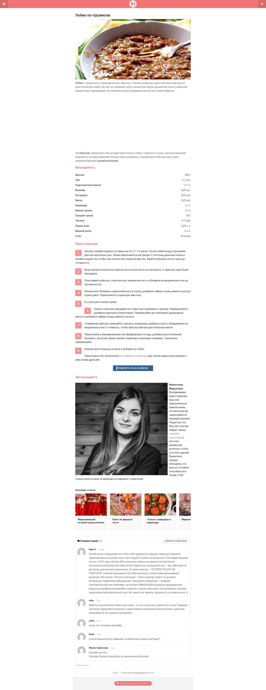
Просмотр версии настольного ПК (134, 683)
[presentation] (185, 513)
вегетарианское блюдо (133, 355)
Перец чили (82, 225)
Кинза (78, 200)
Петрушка (81, 195)
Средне (132, 77)
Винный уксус (83, 230)
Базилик (80, 190)
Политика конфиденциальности (137, 673)
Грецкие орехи (84, 215)
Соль (78, 236)
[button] (4, 4)
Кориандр (81, 205)
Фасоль (79, 174)
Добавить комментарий (176, 541)
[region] (133, 122)
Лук (77, 180)
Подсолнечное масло (88, 185)
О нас (115, 673)
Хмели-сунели (83, 210)
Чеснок (79, 220)
